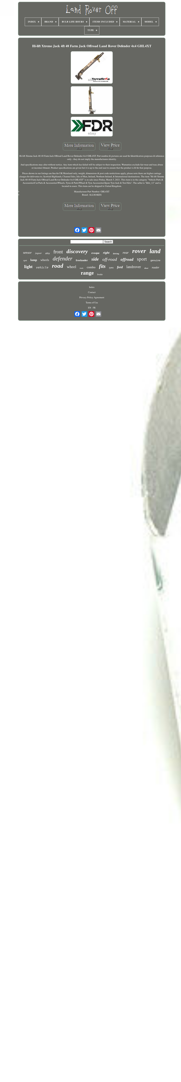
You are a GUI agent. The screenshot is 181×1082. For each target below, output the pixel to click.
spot (25, 260)
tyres (111, 267)
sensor (27, 252)
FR (94, 307)
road (57, 266)
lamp (33, 260)
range (87, 273)
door (146, 268)
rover (139, 250)
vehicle (42, 267)
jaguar (38, 253)
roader (155, 267)
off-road (109, 259)
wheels (44, 260)
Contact (92, 292)
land (155, 251)
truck (81, 268)
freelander (82, 260)
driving (116, 253)
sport (142, 259)
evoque (95, 253)
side (95, 259)
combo (91, 267)
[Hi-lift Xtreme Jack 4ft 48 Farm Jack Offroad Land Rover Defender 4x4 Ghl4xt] (92, 67)
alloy (47, 253)
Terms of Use (92, 302)
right (106, 252)
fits (102, 266)
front (58, 251)
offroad (127, 259)
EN (89, 307)
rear (126, 252)
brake (100, 274)
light (28, 266)
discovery (77, 251)
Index (92, 287)
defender (62, 258)
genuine (155, 260)
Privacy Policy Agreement (91, 297)
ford (120, 267)
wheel (71, 267)
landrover (133, 267)
